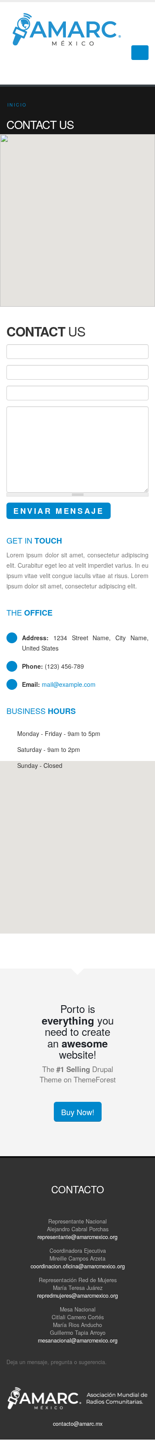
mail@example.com (69, 684)
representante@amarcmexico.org (77, 1237)
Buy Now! (77, 1111)
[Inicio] (69, 28)
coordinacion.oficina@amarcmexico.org (78, 1266)
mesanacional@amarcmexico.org (78, 1340)
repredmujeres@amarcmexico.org (77, 1295)
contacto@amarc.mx (77, 1424)
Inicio (17, 104)
